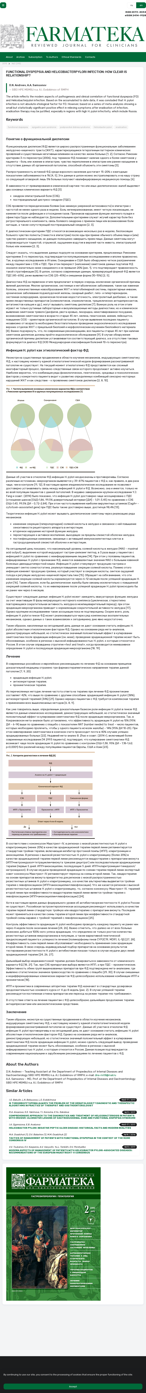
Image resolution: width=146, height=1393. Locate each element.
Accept (73, 1386)
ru (132, 5)
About (9, 57)
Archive (20, 57)
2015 (4, 63)
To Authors (52, 57)
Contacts (90, 57)
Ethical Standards (71, 57)
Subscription (35, 57)
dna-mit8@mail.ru (105, 1075)
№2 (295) (16, 63)
